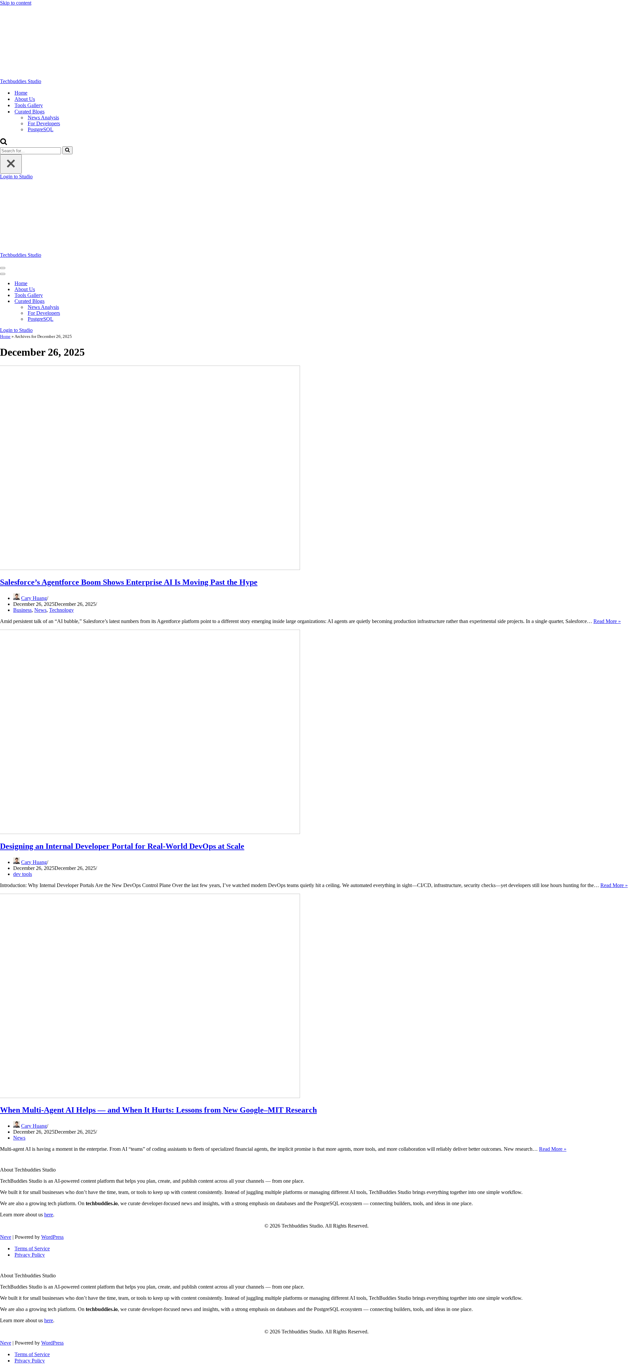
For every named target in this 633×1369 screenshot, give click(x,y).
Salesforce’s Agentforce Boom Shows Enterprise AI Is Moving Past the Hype (128, 582)
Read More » (607, 621)
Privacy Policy (30, 1255)
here (48, 1214)
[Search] (3, 143)
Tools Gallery (29, 105)
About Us (25, 99)
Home (21, 93)
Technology (61, 610)
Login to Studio (16, 176)
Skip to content (15, 3)
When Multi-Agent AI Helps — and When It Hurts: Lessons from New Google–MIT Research (158, 1110)
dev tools (22, 874)
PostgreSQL (40, 129)
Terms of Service (32, 1248)
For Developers (44, 123)
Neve (5, 1237)
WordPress (52, 1237)
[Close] (11, 164)
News (40, 610)
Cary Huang (34, 598)
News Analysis (43, 117)
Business (22, 610)
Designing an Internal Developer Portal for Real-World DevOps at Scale (122, 846)
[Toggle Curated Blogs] (115, 301)
